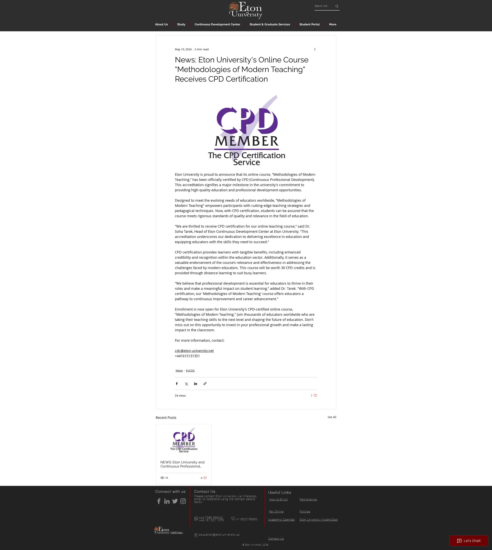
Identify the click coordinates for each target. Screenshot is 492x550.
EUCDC (190, 370)
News (179, 370)
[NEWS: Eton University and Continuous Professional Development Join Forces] (183, 439)
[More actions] (314, 49)
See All (332, 417)
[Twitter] (175, 501)
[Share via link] (205, 383)
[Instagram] (183, 501)
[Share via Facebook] (177, 383)
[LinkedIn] (167, 501)
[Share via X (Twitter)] (186, 383)
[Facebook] (159, 501)
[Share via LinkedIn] (195, 383)
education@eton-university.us (219, 534)
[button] (161, 24)
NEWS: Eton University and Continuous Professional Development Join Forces (182, 464)
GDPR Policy (177, 532)
